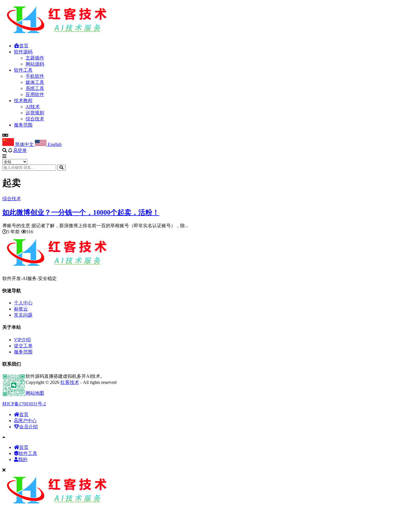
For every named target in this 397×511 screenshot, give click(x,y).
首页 (23, 45)
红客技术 (69, 382)
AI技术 (33, 106)
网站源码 (35, 64)
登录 (22, 150)
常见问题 (23, 315)
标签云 (21, 308)
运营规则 (35, 112)
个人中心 (23, 302)
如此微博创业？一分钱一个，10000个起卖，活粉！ (80, 212)
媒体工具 (35, 82)
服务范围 (23, 124)
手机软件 (35, 76)
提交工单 (23, 345)
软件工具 (23, 70)
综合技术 (35, 118)
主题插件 (35, 57)
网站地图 (35, 393)
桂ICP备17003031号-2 (24, 403)
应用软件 (35, 94)
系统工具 (35, 88)
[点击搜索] (61, 168)
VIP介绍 (22, 339)
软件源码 (23, 51)
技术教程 (23, 100)
